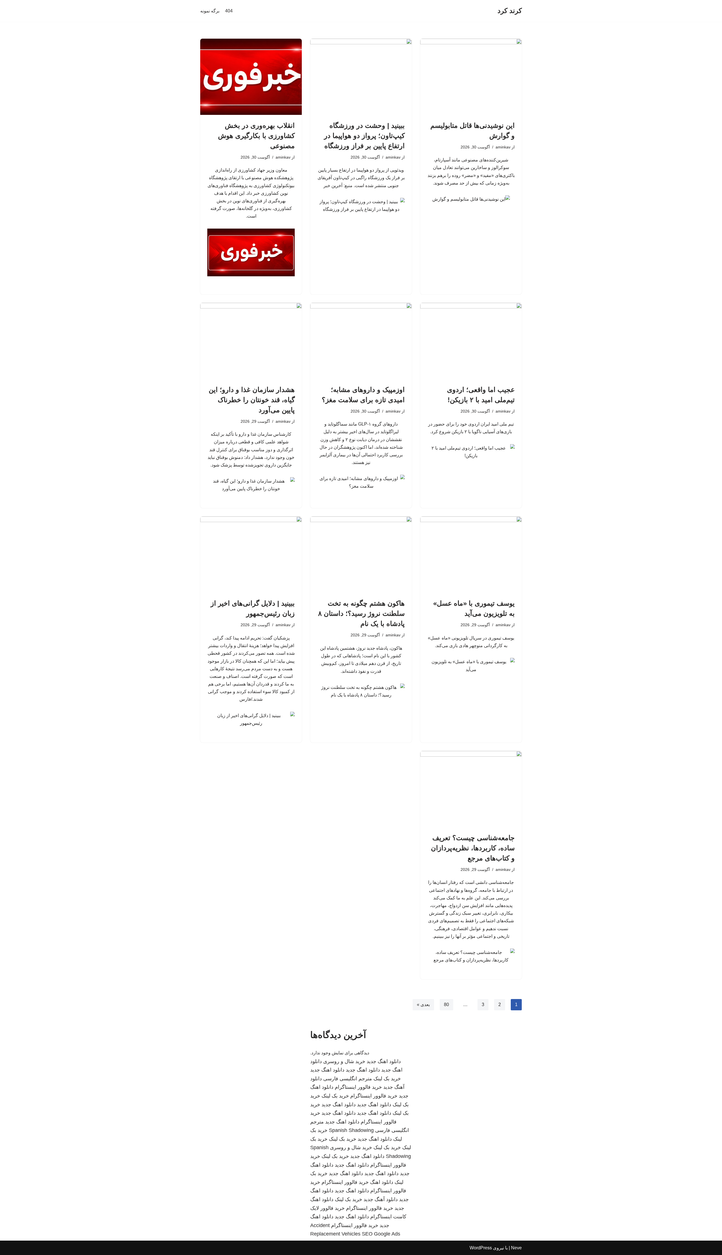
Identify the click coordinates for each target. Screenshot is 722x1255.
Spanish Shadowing (351, 1130)
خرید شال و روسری (344, 1061)
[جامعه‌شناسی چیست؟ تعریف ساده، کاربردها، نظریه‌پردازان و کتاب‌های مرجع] (471, 789)
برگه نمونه (209, 10)
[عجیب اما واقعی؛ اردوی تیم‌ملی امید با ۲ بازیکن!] (471, 341)
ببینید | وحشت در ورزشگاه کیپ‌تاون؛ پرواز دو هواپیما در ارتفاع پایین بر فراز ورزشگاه (364, 136)
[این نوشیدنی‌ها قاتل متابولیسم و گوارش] (471, 77)
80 (446, 1004)
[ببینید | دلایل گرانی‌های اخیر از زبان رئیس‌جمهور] (251, 554)
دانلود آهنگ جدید (381, 1199)
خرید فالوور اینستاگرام (358, 1087)
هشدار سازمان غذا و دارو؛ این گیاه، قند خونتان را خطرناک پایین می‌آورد (252, 400)
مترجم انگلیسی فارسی (347, 1078)
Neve (516, 1247)
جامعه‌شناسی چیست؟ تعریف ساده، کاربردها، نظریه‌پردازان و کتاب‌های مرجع (473, 848)
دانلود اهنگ (381, 1182)
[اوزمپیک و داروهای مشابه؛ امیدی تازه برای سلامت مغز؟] (361, 341)
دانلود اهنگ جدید (384, 1061)
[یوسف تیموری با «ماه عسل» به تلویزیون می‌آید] (471, 554)
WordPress (481, 1247)
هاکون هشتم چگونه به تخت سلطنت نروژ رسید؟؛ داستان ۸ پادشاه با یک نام (361, 613)
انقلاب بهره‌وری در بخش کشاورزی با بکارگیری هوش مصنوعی (256, 136)
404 (229, 10)
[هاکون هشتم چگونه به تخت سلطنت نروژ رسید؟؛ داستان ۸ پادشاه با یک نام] (361, 554)
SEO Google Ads (381, 1234)
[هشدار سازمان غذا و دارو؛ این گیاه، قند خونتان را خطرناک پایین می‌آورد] (251, 341)
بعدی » (423, 1004)
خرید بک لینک (387, 1078)
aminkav (503, 147)
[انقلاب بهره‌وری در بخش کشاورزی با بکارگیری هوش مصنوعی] (251, 77)
